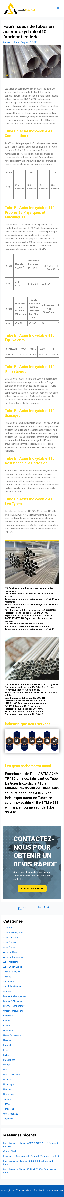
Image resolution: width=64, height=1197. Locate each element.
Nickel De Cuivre (11, 1074)
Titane (6, 1104)
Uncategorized (10, 1113)
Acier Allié (8, 927)
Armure (7, 991)
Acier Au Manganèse (13, 932)
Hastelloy (8, 1030)
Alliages (7, 976)
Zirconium (8, 1118)
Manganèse (9, 1060)
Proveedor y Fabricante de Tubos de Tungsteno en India (31, 1156)
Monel (6, 1064)
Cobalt (6, 1020)
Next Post (45, 907)
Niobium (7, 1089)
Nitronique (8, 1094)
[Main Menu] (58, 8)
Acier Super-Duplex (12, 966)
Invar (5, 1050)
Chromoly (8, 1015)
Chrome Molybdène (13, 1010)
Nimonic (7, 1079)
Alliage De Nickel (11, 971)
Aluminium (8, 981)
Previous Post (20, 908)
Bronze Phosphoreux (14, 1006)
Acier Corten (9, 942)
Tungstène (8, 1108)
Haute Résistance (12, 1035)
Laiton (6, 1055)
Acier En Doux (10, 952)
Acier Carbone (10, 937)
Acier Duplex (9, 947)
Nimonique (8, 1084)
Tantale (7, 1099)
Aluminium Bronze (12, 986)
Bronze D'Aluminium (13, 1001)
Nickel (6, 1069)
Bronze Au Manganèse (14, 996)
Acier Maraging (10, 962)
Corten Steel (9, 1151)
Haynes (7, 1040)
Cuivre (6, 1025)
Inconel (7, 1045)
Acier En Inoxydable (13, 957)
